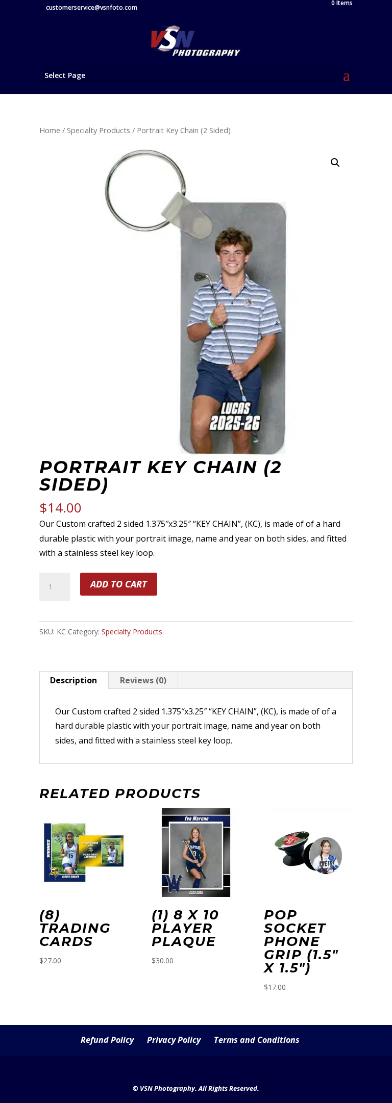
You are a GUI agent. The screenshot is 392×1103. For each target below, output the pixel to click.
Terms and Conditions (257, 1039)
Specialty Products (98, 130)
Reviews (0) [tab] (143, 680)
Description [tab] (73, 680)
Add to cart (118, 584)
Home (49, 130)
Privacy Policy (174, 1039)
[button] (335, 162)
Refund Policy (107, 1039)
